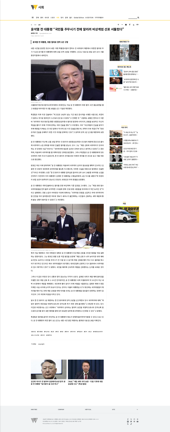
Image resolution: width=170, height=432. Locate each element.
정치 (62, 17)
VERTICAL (88, 409)
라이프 (47, 17)
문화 (66, 17)
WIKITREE (34, 409)
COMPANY (61, 409)
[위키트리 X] (131, 419)
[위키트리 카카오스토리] (128, 421)
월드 (70, 17)
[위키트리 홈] (34, 9)
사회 (57, 17)
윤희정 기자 (34, 33)
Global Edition (79, 17)
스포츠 (52, 17)
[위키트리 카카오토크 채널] (131, 421)
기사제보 (33, 344)
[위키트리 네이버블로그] (134, 421)
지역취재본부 (99, 17)
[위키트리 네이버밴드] (128, 424)
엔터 (41, 17)
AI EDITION (89, 17)
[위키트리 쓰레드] (137, 419)
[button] (118, 24)
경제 (37, 17)
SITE (113, 409)
